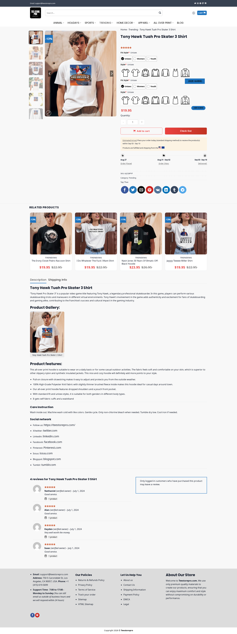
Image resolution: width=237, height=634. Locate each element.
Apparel (143, 22)
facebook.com (53, 442)
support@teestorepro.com (54, 574)
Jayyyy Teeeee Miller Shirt (180, 260)
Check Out (186, 130)
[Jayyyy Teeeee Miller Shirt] (186, 234)
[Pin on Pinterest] (149, 190)
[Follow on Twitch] (203, 3)
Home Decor (125, 22)
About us (128, 580)
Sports (89, 22)
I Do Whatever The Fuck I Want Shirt (95, 260)
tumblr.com (48, 465)
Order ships (164, 163)
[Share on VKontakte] (158, 190)
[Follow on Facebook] (32, 615)
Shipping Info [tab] (57, 280)
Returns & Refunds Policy (91, 580)
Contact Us (129, 584)
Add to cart (143, 131)
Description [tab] (38, 280)
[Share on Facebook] (125, 190)
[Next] (111, 73)
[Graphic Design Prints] (35, 12)
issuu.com (46, 453)
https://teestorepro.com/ (59, 425)
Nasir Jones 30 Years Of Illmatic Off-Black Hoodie (140, 262)
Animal (57, 22)
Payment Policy (131, 594)
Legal (126, 604)
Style (123, 64)
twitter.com (50, 430)
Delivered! (202, 163)
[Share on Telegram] (182, 190)
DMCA (126, 599)
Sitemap (82, 599)
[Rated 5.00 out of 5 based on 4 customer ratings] (164, 48)
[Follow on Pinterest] (200, 3)
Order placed (126, 163)
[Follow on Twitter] (195, 3)
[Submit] (160, 13)
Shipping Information (134, 589)
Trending (105, 22)
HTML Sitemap (85, 604)
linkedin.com (51, 436)
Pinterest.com (52, 447)
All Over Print (163, 22)
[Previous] (49, 73)
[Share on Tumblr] (174, 190)
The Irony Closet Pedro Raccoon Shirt (51, 260)
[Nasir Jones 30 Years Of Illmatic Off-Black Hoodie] (141, 234)
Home (124, 29)
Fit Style (125, 52)
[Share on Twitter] (133, 190)
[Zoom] (48, 113)
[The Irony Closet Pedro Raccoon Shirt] (51, 234)
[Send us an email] (198, 3)
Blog (180, 22)
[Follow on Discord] (205, 3)
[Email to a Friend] (141, 190)
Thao (126, 182)
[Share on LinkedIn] (166, 190)
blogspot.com (52, 459)
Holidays (73, 22)
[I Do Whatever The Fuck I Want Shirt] (96, 234)
